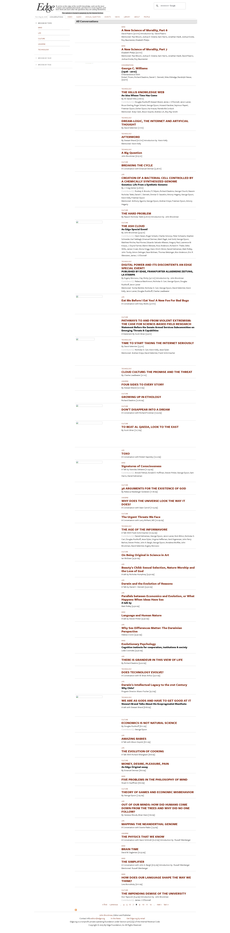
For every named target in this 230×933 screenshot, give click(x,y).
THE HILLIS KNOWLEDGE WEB (142, 92)
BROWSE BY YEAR (44, 58)
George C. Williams (134, 68)
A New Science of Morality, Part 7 (144, 49)
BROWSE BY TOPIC (45, 23)
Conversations (127, 65)
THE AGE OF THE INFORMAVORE (144, 529)
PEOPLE (147, 16)
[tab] (53, 23)
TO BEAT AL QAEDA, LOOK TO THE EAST (150, 427)
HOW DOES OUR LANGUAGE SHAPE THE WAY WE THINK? (156, 879)
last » (166, 904)
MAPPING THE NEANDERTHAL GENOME (149, 824)
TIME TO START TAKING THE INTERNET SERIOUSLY (157, 343)
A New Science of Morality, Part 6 (144, 30)
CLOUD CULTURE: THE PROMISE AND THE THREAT (156, 372)
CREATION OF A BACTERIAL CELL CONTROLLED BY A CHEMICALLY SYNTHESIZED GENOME (157, 179)
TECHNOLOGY (126, 89)
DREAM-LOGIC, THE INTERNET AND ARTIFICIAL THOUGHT (155, 122)
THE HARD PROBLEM (136, 213)
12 (151, 904)
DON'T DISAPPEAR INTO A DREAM (145, 409)
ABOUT (137, 16)
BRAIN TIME (129, 849)
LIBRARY (127, 16)
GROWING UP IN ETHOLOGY (141, 397)
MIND (123, 27)
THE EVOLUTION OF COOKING (142, 751)
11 (147, 904)
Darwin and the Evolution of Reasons (147, 583)
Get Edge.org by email (136, 918)
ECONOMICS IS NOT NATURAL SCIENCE (149, 723)
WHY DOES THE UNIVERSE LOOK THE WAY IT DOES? (153, 502)
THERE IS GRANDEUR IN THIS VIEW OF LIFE (152, 660)
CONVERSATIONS (56, 17)
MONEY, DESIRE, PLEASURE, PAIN (145, 764)
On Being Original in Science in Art (145, 555)
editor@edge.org (98, 918)
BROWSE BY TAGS (44, 64)
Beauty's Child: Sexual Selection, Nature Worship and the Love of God (158, 569)
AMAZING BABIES (133, 738)
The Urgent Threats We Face (140, 517)
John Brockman (106, 915)
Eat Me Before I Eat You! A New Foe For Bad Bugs (155, 300)
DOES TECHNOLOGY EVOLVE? (142, 672)
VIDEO (69, 16)
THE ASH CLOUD (133, 226)
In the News (116, 918)
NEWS (117, 16)
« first (104, 904)
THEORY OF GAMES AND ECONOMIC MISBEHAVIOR (157, 792)
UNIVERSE (124, 381)
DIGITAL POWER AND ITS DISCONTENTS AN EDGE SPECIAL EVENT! (156, 266)
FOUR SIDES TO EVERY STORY (142, 384)
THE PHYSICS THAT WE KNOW (142, 836)
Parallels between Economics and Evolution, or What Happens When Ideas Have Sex (157, 598)
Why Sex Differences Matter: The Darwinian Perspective (151, 629)
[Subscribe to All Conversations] (76, 910)
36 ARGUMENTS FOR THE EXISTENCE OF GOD (153, 488)
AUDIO (78, 16)
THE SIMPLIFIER (132, 861)
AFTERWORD (130, 137)
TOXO (125, 453)
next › (159, 904)
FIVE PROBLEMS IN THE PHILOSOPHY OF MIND (154, 779)
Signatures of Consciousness (141, 466)
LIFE (122, 174)
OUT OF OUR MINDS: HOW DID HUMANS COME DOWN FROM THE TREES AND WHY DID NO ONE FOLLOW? (155, 807)
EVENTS (108, 16)
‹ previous (113, 904)
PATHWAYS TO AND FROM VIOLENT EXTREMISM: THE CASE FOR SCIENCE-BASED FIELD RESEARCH (156, 322)
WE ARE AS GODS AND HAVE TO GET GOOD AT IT (156, 700)
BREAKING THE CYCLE (137, 165)
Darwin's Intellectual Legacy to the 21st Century (154, 685)
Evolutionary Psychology (138, 644)
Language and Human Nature (141, 615)
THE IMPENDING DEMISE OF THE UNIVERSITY (153, 893)
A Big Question (131, 153)
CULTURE (124, 162)
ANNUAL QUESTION (93, 16)
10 (143, 904)
